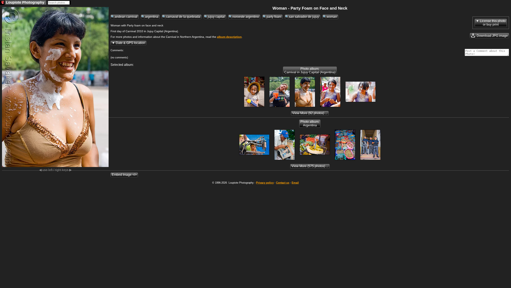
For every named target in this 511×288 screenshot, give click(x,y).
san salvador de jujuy (304, 16)
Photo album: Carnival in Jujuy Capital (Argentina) (310, 70)
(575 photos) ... (309, 166)
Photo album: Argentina (309, 123)
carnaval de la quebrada (183, 16)
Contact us (282, 182)
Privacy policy (265, 182)
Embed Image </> (124, 174)
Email (295, 182)
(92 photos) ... (309, 113)
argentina (151, 16)
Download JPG (492, 35)
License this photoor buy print (493, 22)
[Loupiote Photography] (2, 3)
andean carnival (126, 16)
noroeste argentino (245, 16)
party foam (273, 16)
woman (332, 16)
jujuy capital (216, 16)
